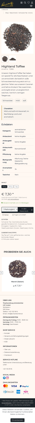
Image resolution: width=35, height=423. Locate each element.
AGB (5, 342)
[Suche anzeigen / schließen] (25, 2)
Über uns (7, 349)
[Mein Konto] (32, 2)
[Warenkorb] (31, 5)
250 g (10, 186)
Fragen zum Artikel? (20, 215)
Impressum (8, 355)
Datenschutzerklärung (12, 352)
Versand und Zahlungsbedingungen (16, 336)
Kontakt (7, 333)
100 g (4, 186)
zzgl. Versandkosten (13, 199)
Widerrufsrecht (9, 339)
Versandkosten (7, 403)
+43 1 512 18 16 (7, 369)
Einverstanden (17, 420)
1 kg (16, 186)
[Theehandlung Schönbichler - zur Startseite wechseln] (7, 4)
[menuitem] (21, 2)
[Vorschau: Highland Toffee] (4, 59)
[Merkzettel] (28, 2)
